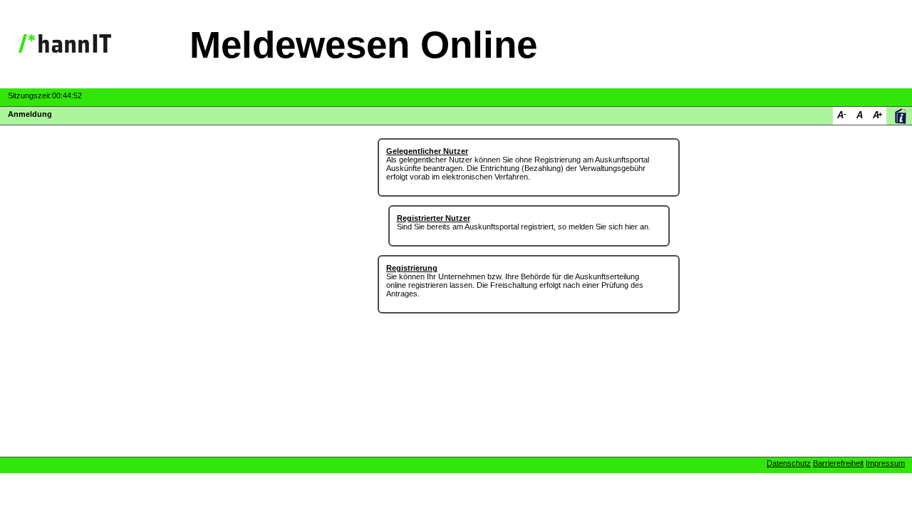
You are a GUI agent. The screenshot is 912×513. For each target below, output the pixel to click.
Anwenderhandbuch (900, 116)
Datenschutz (789, 463)
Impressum (885, 463)
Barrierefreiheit (838, 463)
